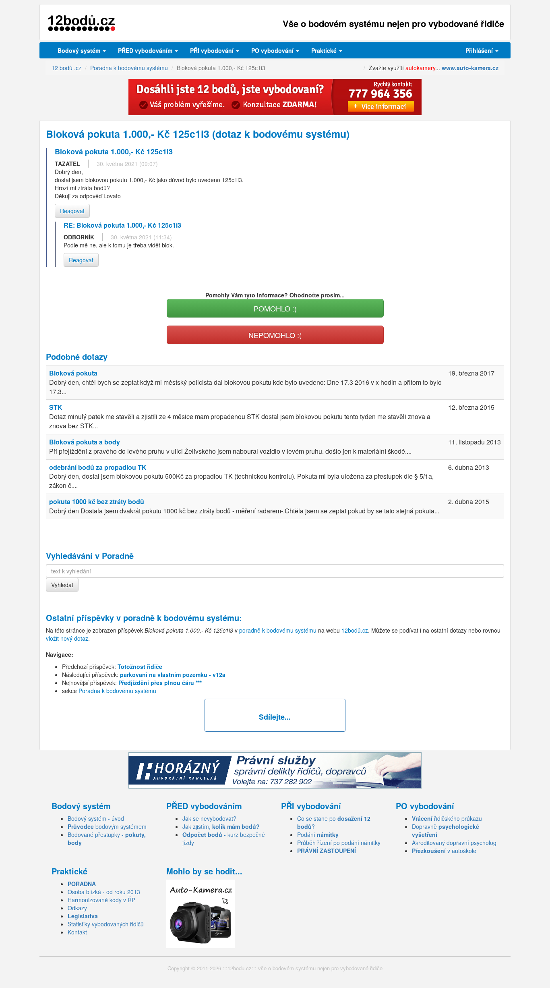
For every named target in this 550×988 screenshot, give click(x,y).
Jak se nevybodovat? (209, 818)
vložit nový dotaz (67, 638)
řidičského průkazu (447, 818)
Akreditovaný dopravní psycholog (454, 843)
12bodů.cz (354, 630)
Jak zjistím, (221, 826)
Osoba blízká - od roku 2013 (104, 892)
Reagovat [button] (72, 211)
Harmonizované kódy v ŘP (101, 900)
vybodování (212, 50)
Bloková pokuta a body (84, 441)
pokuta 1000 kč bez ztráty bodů (96, 501)
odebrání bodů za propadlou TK (98, 467)
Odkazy (77, 908)
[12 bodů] (81, 23)
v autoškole (444, 851)
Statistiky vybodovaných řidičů (106, 924)
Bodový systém (80, 50)
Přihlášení (479, 50)
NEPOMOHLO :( (275, 335)
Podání (318, 834)
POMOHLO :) (275, 308)
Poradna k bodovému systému (117, 691)
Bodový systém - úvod (96, 818)
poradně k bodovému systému (181, 617)
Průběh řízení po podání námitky (338, 843)
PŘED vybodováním (146, 50)
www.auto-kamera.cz (470, 68)
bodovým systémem (107, 826)
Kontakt (77, 932)
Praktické (324, 50)
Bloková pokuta (73, 373)
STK (55, 407)
